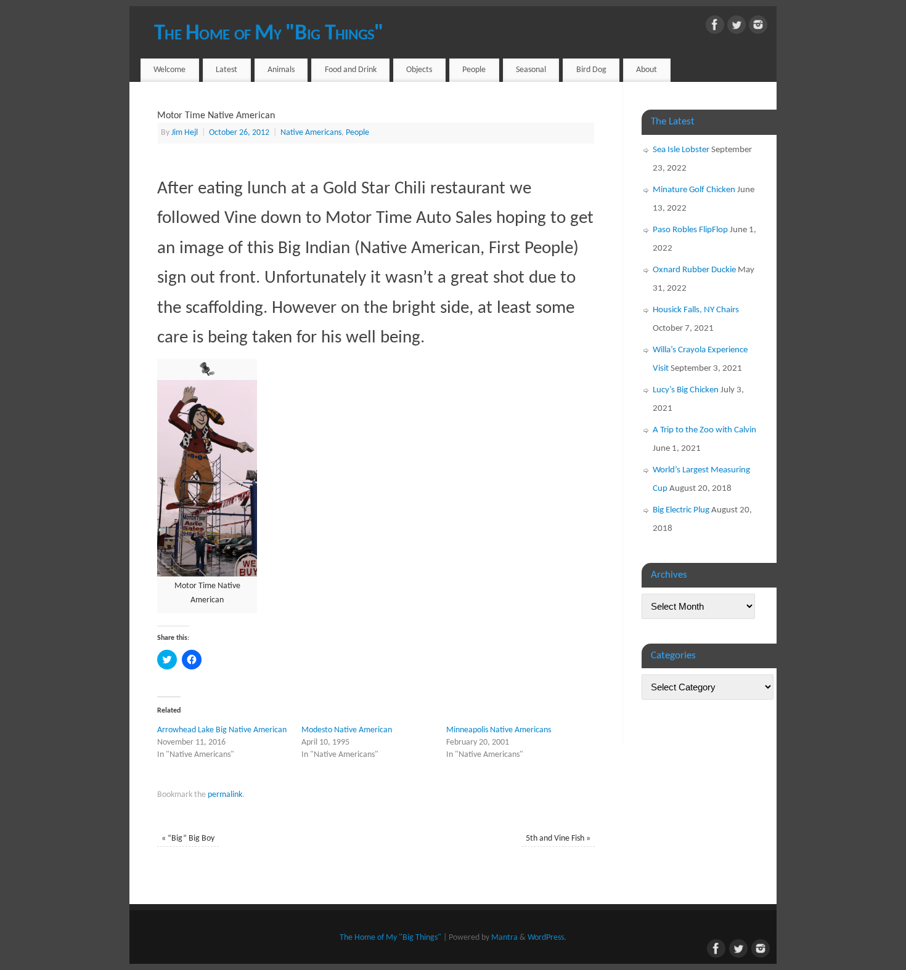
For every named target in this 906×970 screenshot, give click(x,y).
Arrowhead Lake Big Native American (222, 730)
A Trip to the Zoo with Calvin (704, 430)
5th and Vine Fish (558, 839)
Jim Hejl (184, 133)
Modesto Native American (346, 730)
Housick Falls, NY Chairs (696, 310)
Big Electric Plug (681, 510)
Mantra (504, 938)
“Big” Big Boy (187, 839)
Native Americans (310, 133)
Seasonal (531, 70)
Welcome (169, 70)
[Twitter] (736, 27)
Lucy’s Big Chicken (686, 390)
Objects (419, 70)
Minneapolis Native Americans (498, 730)
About (646, 70)
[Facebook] (715, 27)
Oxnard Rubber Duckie (694, 270)
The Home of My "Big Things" (269, 34)
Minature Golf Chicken (694, 190)
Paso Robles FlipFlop (690, 230)
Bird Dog (591, 70)
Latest (226, 70)
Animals (281, 70)
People (474, 70)
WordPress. (547, 938)
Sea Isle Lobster (681, 150)
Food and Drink (351, 70)
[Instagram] (758, 27)
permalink (225, 795)
